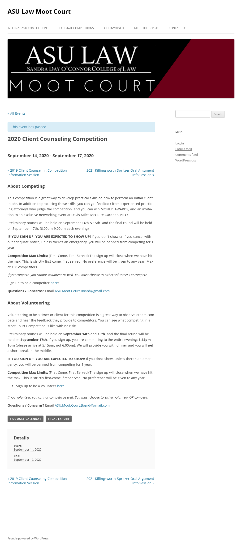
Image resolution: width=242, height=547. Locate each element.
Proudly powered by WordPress (28, 538)
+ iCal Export (58, 419)
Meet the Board (146, 28)
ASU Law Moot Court (39, 11)
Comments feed (186, 154)
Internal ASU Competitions (28, 28)
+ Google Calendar (25, 419)
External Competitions (76, 28)
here (54, 283)
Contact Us (177, 28)
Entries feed (183, 149)
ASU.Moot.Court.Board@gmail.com (82, 291)
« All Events (17, 113)
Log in (179, 143)
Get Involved (114, 28)
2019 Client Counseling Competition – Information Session (38, 172)
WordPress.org (185, 160)
